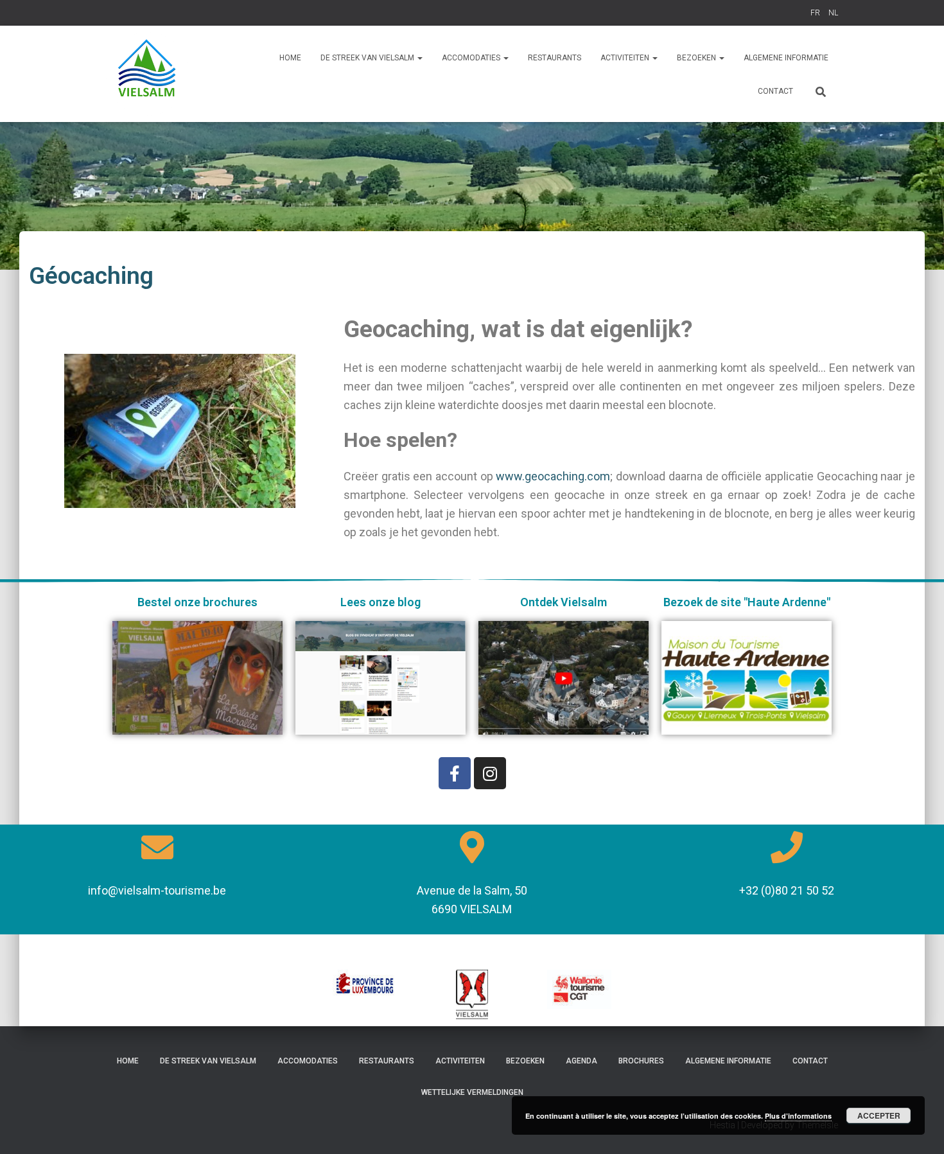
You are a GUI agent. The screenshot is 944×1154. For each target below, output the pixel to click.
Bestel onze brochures (197, 602)
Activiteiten (460, 1060)
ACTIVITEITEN (625, 57)
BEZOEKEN (697, 57)
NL (833, 12)
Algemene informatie (786, 57)
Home (290, 57)
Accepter (878, 1115)
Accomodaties (307, 1060)
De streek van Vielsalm (368, 57)
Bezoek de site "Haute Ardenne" (746, 602)
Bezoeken (525, 1060)
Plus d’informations (798, 1116)
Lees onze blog (380, 602)
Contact (775, 91)
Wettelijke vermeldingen (472, 1092)
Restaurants (386, 1060)
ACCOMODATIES (472, 57)
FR (815, 12)
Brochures (641, 1060)
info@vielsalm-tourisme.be (157, 890)
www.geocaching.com (553, 476)
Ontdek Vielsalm (563, 602)
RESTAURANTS (554, 57)
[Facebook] (455, 773)
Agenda (581, 1060)
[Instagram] (490, 773)
